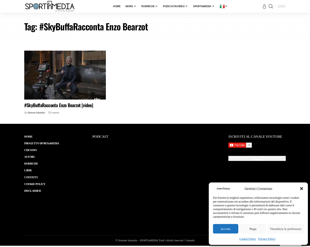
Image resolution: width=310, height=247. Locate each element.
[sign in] (264, 6)
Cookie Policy (247, 238)
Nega (252, 229)
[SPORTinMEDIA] (49, 6)
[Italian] (223, 6)
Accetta (225, 229)
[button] (301, 188)
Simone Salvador (36, 112)
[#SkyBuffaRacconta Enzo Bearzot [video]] (65, 75)
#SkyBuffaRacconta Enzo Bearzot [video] (58, 105)
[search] (271, 6)
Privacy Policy (266, 238)
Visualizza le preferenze (285, 229)
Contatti (190, 240)
